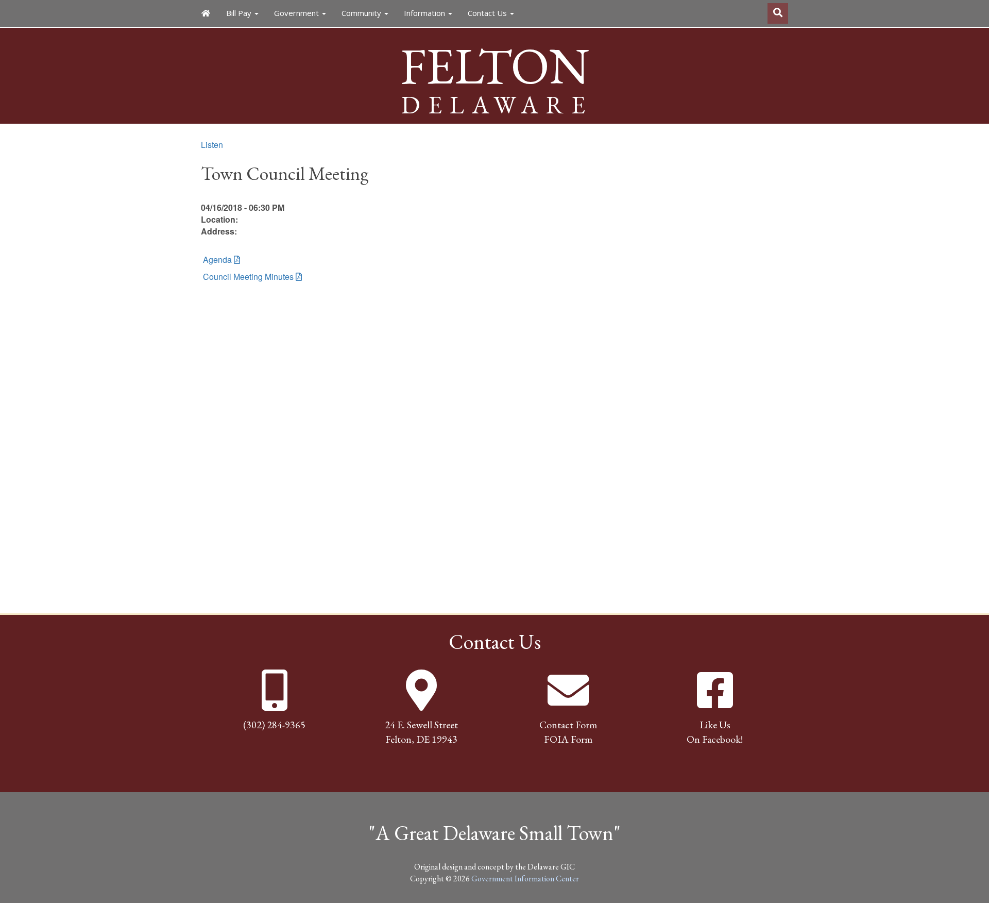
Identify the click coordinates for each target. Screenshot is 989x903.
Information (425, 13)
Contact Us (488, 13)
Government (297, 13)
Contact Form (568, 724)
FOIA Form (568, 739)
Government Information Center (525, 878)
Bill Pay (239, 13)
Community (362, 13)
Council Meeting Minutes (247, 276)
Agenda (216, 259)
